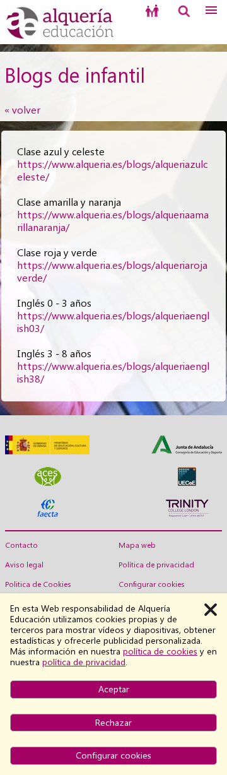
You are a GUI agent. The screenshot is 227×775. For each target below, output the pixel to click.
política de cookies (160, 651)
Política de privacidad (156, 564)
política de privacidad (83, 662)
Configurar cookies (152, 584)
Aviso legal (24, 564)
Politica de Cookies (38, 584)
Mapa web (137, 545)
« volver (22, 110)
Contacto (21, 545)
